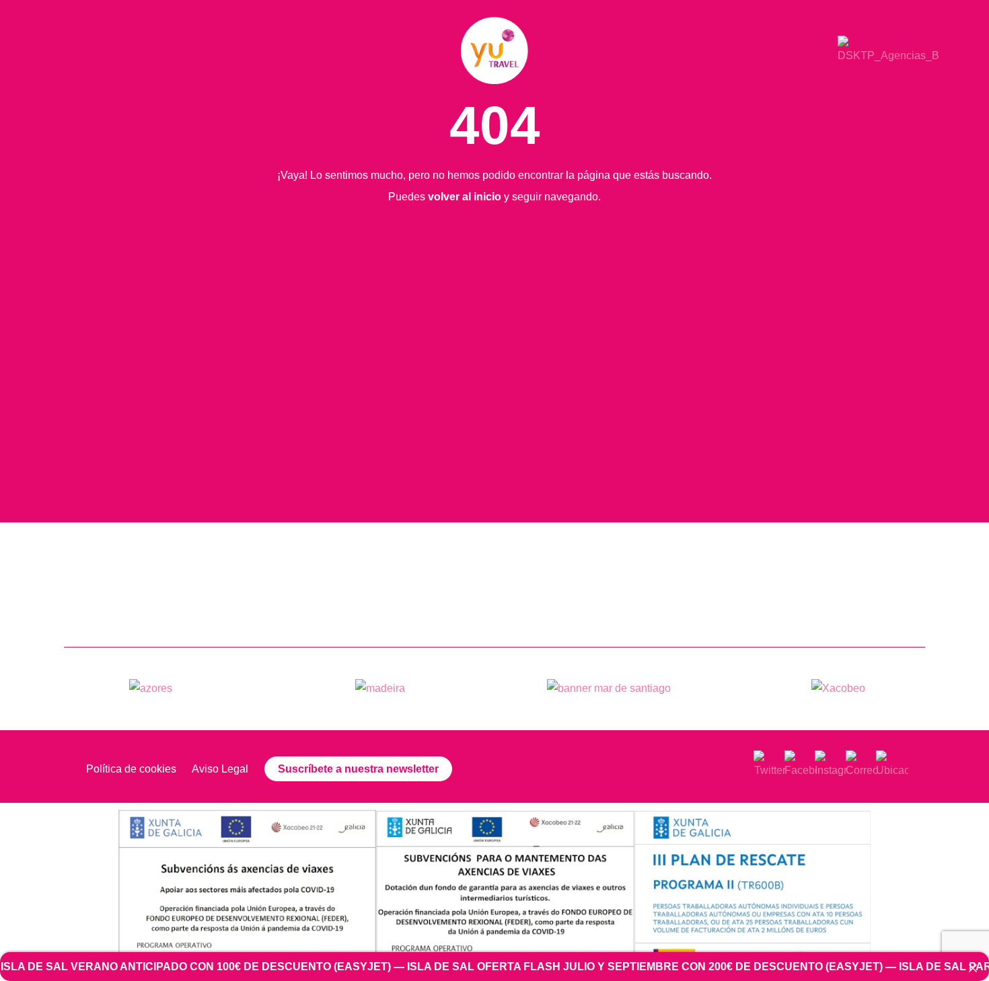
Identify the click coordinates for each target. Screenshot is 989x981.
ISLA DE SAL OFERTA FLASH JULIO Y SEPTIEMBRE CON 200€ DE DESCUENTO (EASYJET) (594, 966)
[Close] (973, 968)
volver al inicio (464, 196)
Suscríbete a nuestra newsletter (358, 769)
